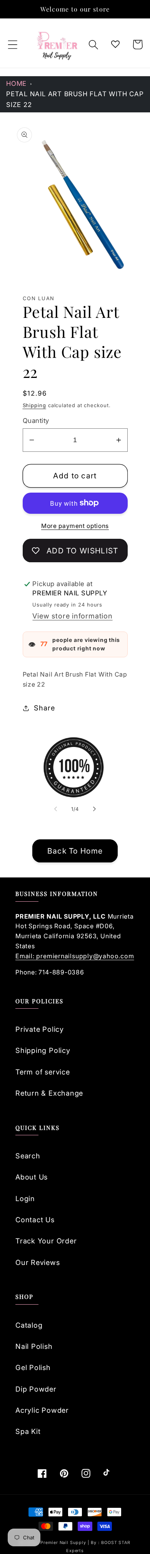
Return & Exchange (49, 1093)
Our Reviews (37, 1262)
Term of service (42, 1072)
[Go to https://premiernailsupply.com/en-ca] (58, 45)
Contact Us (35, 1219)
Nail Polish (34, 1346)
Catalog (28, 1325)
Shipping (34, 405)
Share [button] (44, 707)
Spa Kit (27, 1431)
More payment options (75, 526)
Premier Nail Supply (63, 1542)
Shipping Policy (42, 1050)
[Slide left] (55, 808)
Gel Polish (33, 1367)
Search (27, 1155)
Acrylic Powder (42, 1410)
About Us (31, 1177)
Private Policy (39, 1029)
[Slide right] (94, 808)
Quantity (36, 420)
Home (16, 83)
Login (25, 1198)
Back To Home (75, 851)
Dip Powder (36, 1389)
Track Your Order (46, 1241)
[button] (12, 44)
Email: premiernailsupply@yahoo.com (74, 956)
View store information (72, 616)
